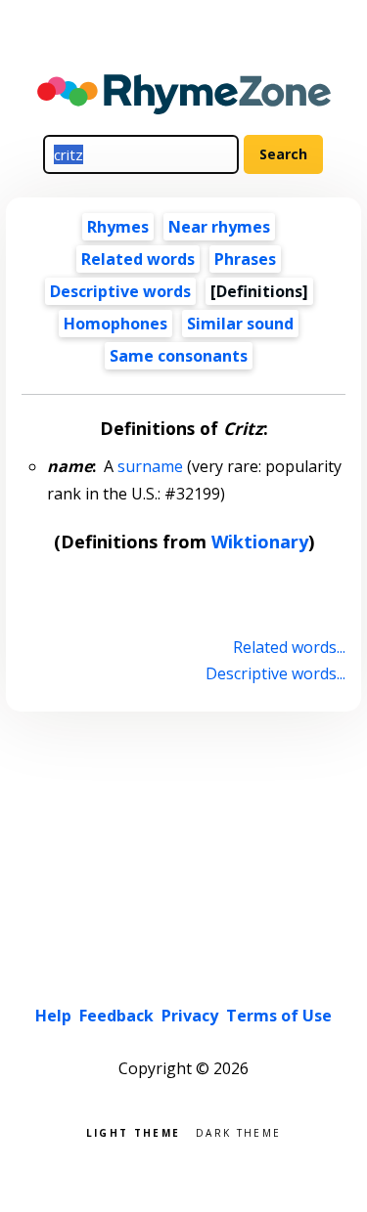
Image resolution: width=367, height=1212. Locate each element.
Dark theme (238, 1131)
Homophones (115, 323)
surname (150, 466)
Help (53, 1015)
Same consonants (179, 356)
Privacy (189, 1015)
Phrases (245, 259)
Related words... (288, 647)
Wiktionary (259, 541)
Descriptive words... (275, 673)
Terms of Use (279, 1015)
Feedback (116, 1015)
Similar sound (240, 323)
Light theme (133, 1131)
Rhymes (118, 227)
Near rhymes (219, 227)
